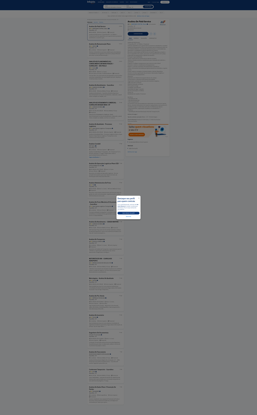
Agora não (128, 216)
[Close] (138, 198)
